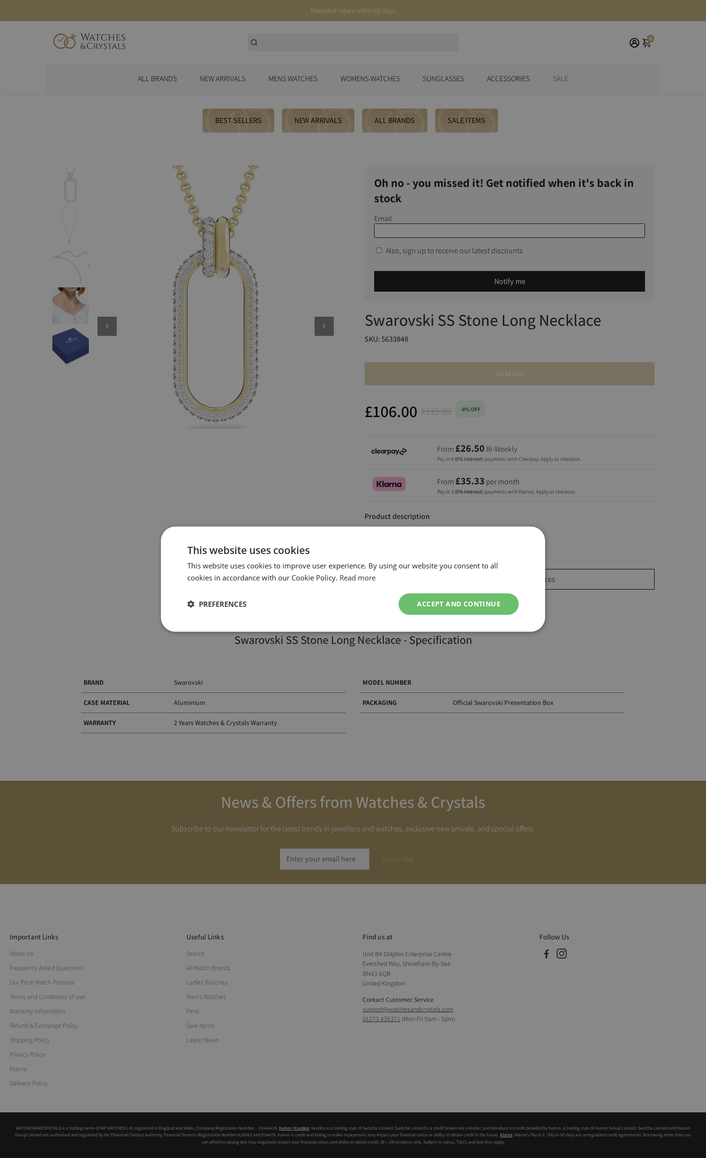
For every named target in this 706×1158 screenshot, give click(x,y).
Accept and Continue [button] (458, 603)
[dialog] (353, 579)
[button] (216, 604)
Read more (358, 577)
